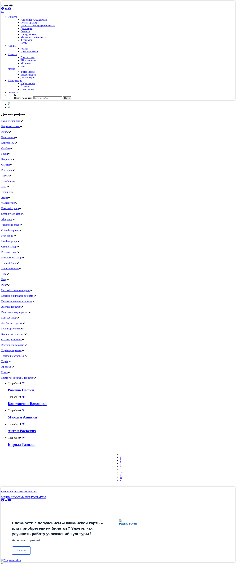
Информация (28, 83)
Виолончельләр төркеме (14, 312)
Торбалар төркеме (11, 350)
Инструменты (28, 34)
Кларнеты (6, 159)
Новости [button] (12, 54)
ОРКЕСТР (7, 491)
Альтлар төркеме (10, 306)
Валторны (6, 170)
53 (121, 472)
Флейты (5, 148)
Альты (4, 131)
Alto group (6, 219)
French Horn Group (11, 257)
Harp (3, 279)
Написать (21, 550)
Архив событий (29, 51)
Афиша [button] (12, 45)
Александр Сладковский (34, 19)
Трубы (4, 175)
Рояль (4, 372)
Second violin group (11, 213)
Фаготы (5, 164)
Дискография (28, 77)
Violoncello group (10, 224)
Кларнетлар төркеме (12, 334)
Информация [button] (15, 80)
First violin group (10, 208)
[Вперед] (120, 480)
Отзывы (25, 86)
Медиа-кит (26, 63)
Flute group (7, 235)
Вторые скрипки (10, 126)
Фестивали (27, 40)
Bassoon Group (9, 252)
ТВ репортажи (28, 60)
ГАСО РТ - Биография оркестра (38, 25)
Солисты (25, 31)
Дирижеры (26, 28)
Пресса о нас (28, 57)
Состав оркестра (30, 22)
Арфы (4, 197)
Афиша (24, 48)
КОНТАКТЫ (38, 497)
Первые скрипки (10, 121)
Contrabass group (10, 230)
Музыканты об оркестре (34, 37)
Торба (4, 361)
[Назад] (120, 454)
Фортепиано (8, 203)
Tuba (3, 274)
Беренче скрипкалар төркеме (17, 295)
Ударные (6, 192)
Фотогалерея (28, 71)
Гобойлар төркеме (11, 328)
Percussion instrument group (15, 290)
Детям (24, 42)
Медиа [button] (11, 68)
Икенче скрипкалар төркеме (16, 301)
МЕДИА (6, 497)
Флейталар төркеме (11, 323)
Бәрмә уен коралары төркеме (17, 377)
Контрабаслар (8, 317)
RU (2, 11)
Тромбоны (7, 181)
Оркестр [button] (12, 16)
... (121, 469)
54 (121, 474)
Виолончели (8, 137)
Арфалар (6, 366)
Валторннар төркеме (13, 345)
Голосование (28, 89)
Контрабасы (7, 142)
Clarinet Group (9, 246)
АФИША (18, 491)
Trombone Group (10, 268)
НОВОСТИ (30, 491)
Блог (23, 66)
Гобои (4, 153)
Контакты (13, 92)
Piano (4, 284)
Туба (3, 186)
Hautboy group (9, 241)
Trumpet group (8, 263)
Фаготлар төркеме (11, 339)
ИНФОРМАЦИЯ (21, 497)
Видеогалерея (28, 74)
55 (121, 477)
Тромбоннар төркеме (13, 356)
